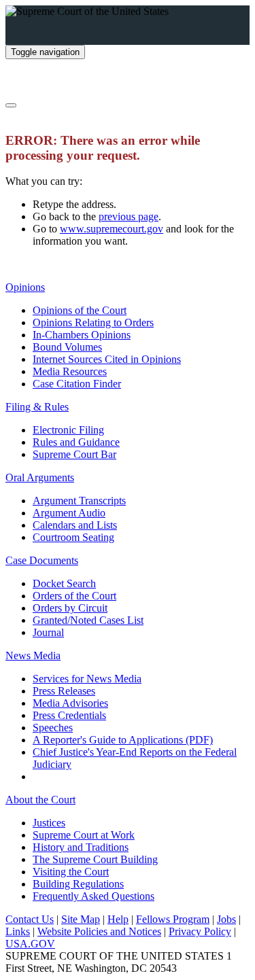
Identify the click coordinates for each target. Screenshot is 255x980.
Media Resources (70, 371)
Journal (48, 632)
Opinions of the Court (79, 310)
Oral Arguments (39, 477)
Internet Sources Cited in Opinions (107, 359)
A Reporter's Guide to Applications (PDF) (123, 740)
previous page (128, 216)
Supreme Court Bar (74, 454)
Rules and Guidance (76, 442)
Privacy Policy (200, 931)
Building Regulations (78, 884)
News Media (33, 655)
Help (118, 919)
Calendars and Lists (75, 525)
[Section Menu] (10, 105)
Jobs (226, 919)
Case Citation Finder (77, 383)
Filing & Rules (37, 407)
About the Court (40, 799)
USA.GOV (30, 943)
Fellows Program (172, 919)
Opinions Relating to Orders (93, 322)
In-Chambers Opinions (82, 334)
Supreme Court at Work (84, 835)
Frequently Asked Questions (93, 896)
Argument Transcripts (79, 500)
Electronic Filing (68, 430)
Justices (49, 822)
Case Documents (41, 560)
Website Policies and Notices (99, 931)
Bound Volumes (67, 347)
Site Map (80, 919)
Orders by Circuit (70, 608)
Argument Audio (69, 513)
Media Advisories (70, 703)
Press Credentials (69, 715)
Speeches (53, 727)
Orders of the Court (74, 595)
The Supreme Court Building (95, 859)
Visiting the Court (71, 871)
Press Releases (64, 691)
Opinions (25, 287)
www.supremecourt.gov (111, 228)
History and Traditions (81, 847)
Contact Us (29, 919)
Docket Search (64, 583)
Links (17, 931)
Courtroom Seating (73, 537)
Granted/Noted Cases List (88, 620)
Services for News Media (87, 678)
